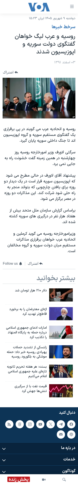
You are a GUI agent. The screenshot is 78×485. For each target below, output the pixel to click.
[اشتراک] (61, 434)
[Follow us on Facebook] (71, 424)
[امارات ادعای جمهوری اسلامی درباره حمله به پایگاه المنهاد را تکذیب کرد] (61, 332)
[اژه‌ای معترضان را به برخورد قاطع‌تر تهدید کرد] (61, 313)
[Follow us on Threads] (20, 424)
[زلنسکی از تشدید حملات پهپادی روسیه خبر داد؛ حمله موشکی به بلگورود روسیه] (61, 351)
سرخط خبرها (63, 27)
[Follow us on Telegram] (61, 424)
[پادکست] (71, 434)
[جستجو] (64, 479)
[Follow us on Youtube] (40, 424)
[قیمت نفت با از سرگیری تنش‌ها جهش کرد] (61, 390)
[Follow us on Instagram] (30, 424)
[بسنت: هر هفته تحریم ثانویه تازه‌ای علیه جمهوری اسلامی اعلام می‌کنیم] (61, 371)
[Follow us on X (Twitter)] (50, 424)
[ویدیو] (43, 479)
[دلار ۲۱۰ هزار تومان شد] (61, 295)
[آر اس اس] (9, 424)
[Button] (10, 72)
